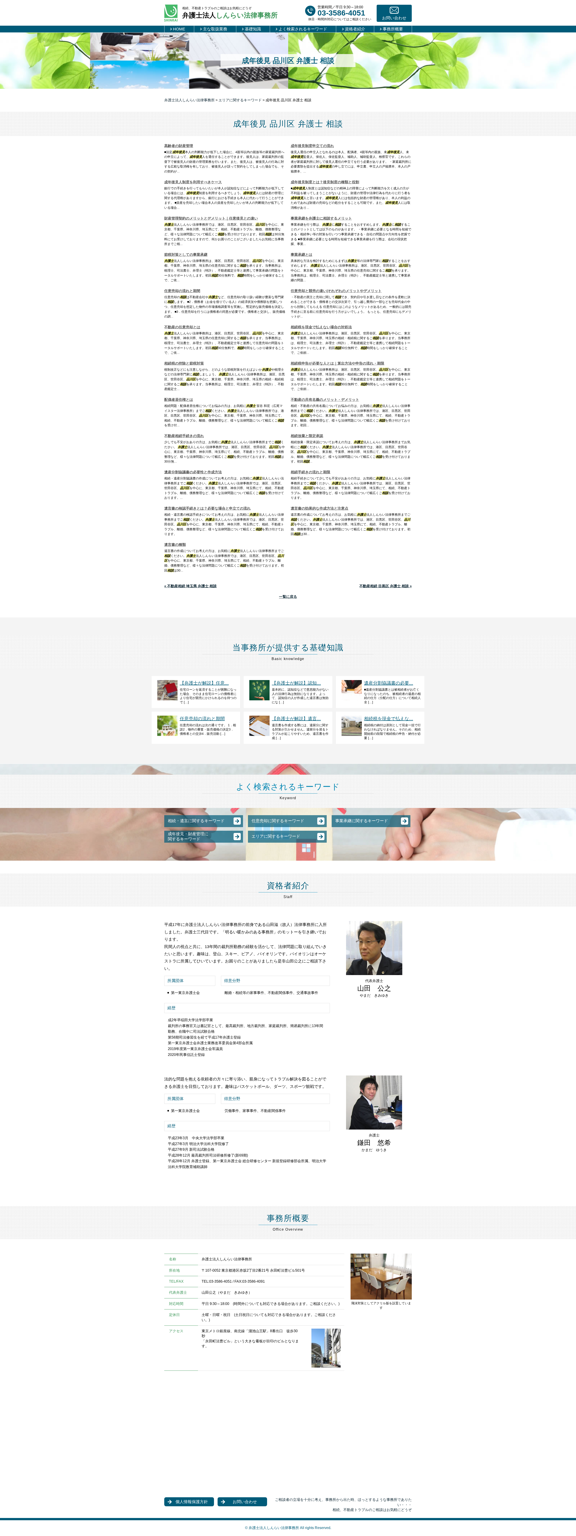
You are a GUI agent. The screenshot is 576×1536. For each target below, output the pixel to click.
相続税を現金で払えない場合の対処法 (321, 327)
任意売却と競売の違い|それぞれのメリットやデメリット (336, 291)
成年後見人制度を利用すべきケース (193, 182)
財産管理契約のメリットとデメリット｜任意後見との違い (211, 218)
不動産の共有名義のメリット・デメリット (325, 400)
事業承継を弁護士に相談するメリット (321, 218)
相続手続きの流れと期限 (310, 472)
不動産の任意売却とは (182, 327)
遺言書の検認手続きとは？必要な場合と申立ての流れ (207, 508)
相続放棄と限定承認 (307, 436)
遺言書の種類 (175, 545)
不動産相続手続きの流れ (184, 436)
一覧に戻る (288, 597)
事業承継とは (301, 254)
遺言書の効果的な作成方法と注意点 (319, 508)
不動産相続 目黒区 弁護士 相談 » (385, 586)
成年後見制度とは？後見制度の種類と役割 (325, 182)
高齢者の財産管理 (178, 146)
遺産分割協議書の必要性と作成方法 (193, 472)
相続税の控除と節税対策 (184, 363)
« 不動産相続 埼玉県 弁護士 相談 (190, 586)
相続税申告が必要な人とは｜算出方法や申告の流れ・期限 (337, 363)
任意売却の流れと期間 (182, 291)
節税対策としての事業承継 (185, 254)
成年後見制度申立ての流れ (312, 146)
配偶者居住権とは (178, 400)
